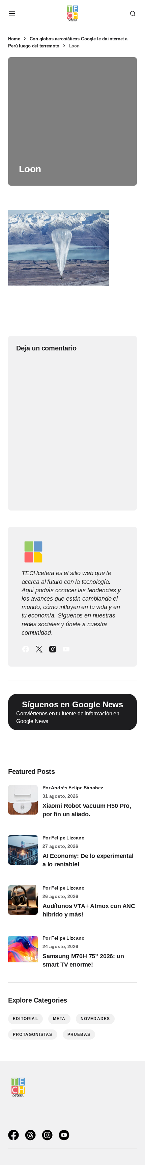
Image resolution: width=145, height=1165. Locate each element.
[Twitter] (39, 649)
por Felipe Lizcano (63, 837)
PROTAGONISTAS (33, 1034)
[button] (12, 13)
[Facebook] (25, 649)
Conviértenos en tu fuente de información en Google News (69, 712)
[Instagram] (52, 649)
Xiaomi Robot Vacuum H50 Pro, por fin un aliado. (86, 810)
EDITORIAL (25, 1018)
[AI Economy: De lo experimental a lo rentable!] (23, 850)
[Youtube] (66, 649)
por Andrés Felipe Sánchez (72, 787)
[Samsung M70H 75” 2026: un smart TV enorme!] (23, 950)
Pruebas (78, 1034)
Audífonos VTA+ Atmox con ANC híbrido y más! (88, 910)
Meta (59, 1018)
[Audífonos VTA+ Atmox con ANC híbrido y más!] (23, 900)
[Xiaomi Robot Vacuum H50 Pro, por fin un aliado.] (23, 800)
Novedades (95, 1018)
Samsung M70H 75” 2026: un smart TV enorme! (83, 960)
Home (14, 38)
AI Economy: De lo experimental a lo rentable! (88, 860)
